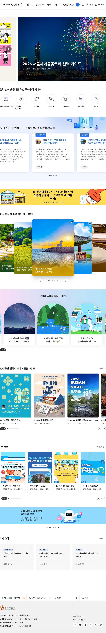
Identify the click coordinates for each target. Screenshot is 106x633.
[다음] (65, 280)
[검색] (78, 5)
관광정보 (58, 598)
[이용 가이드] (83, 5)
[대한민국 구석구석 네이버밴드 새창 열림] (101, 625)
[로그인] (87, 5)
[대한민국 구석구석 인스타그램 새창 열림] (96, 625)
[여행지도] (91, 5)
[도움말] (54, 128)
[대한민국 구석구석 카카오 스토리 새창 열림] (85, 625)
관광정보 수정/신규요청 (37, 598)
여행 (28, 4)
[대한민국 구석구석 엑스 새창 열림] (90, 625)
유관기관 (85, 598)
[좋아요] (71, 222)
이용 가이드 (77, 616)
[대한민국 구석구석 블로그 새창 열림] (75, 625)
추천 (37, 4)
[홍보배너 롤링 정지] (58, 527)
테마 (49, 4)
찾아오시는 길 (78, 620)
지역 (55, 4)
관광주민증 (67, 4)
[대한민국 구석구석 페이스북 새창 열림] (80, 625)
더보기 (101, 368)
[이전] (9, 49)
